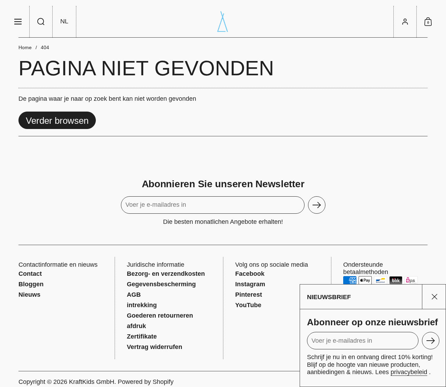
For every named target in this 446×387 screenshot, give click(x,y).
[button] (41, 21)
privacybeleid (409, 372)
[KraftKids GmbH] (223, 21)
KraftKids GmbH (91, 381)
